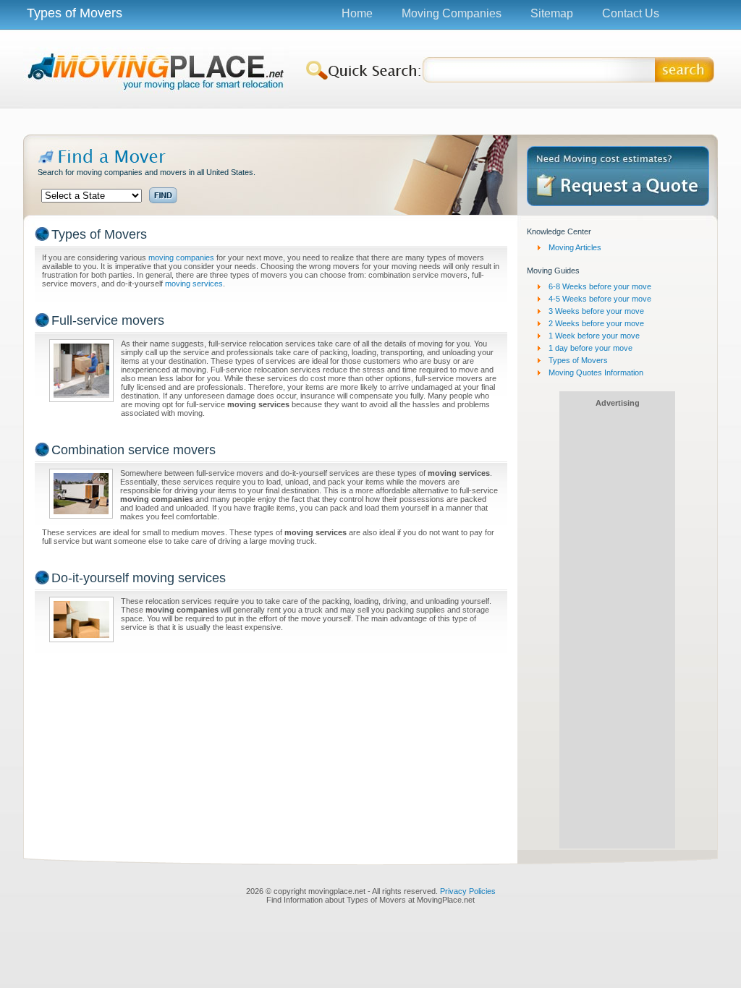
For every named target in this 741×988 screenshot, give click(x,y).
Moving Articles (575, 247)
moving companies (181, 257)
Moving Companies (451, 13)
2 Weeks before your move (596, 323)
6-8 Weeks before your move (600, 286)
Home (357, 13)
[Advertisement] (370, 120)
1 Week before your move (594, 335)
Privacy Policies (468, 891)
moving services (194, 283)
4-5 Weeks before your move (600, 298)
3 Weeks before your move (596, 311)
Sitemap (551, 13)
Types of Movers (578, 360)
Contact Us (630, 13)
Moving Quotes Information (596, 372)
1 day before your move (590, 348)
